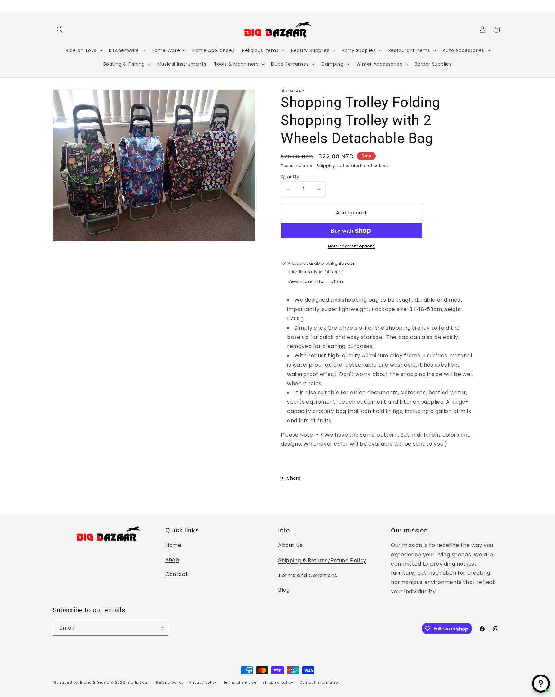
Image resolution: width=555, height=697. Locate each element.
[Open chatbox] (541, 684)
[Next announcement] (500, 6)
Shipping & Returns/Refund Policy (322, 561)
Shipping (326, 165)
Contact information (319, 682)
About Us (290, 545)
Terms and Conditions (307, 575)
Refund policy (169, 682)
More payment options (351, 246)
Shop (172, 559)
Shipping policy (277, 682)
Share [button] (294, 478)
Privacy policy (203, 682)
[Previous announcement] (55, 6)
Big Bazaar (138, 682)
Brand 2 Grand (94, 682)
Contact (176, 574)
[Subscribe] (161, 628)
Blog (284, 590)
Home (173, 545)
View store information (315, 281)
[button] (60, 29)
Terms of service (240, 682)
